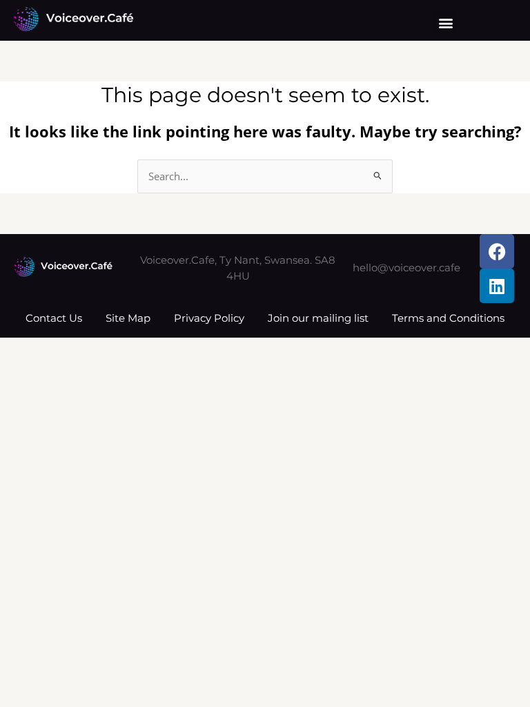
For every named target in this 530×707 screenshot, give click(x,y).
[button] (445, 22)
